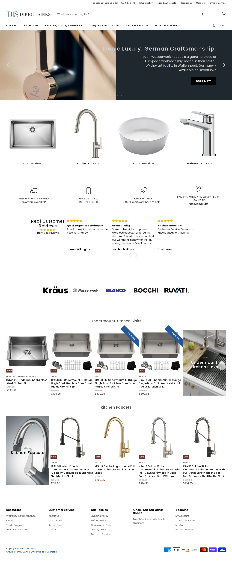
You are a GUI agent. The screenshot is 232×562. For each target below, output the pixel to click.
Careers (200, 3)
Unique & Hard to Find (105, 25)
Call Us (53, 529)
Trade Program (15, 525)
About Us (54, 515)
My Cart (180, 525)
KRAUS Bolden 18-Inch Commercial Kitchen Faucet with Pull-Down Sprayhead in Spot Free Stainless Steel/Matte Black (204, 471)
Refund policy (146, 3)
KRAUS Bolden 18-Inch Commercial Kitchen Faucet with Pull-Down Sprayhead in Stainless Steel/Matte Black (72, 471)
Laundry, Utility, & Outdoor (64, 25)
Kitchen (11, 25)
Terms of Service (217, 3)
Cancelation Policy (102, 525)
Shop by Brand (136, 25)
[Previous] (9, 65)
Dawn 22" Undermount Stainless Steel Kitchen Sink (26, 381)
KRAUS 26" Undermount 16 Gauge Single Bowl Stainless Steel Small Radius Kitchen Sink (116, 383)
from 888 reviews (48, 233)
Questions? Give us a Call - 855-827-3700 (113, 3)
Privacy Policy (98, 529)
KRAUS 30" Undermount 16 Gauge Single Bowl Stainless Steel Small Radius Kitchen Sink (71, 383)
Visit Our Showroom (17, 529)
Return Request (184, 529)
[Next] (223, 65)
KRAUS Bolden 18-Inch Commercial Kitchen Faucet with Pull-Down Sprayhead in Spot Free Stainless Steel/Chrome (160, 471)
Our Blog (11, 520)
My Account (182, 515)
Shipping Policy (99, 515)
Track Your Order (185, 520)
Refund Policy (99, 520)
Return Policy (56, 525)
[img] (48, 229)
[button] (130, 255)
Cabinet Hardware (165, 25)
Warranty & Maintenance (21, 515)
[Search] (202, 14)
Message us (186, 3)
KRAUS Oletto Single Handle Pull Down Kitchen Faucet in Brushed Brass (115, 469)
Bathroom (31, 25)
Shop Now (203, 81)
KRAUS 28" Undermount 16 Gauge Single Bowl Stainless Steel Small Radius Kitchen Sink (160, 383)
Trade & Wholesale (166, 3)
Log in (219, 25)
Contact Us (55, 520)
